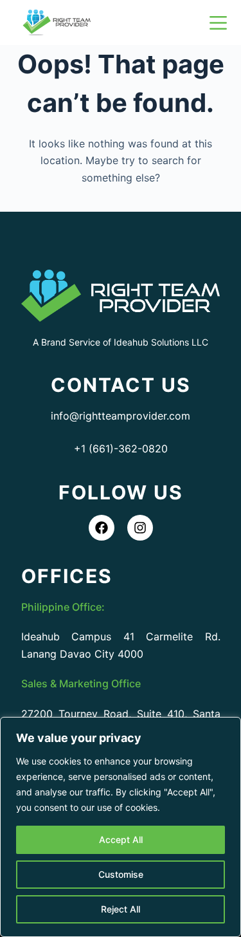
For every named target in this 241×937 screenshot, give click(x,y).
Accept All (121, 839)
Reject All (120, 909)
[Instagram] (140, 528)
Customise (120, 874)
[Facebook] (101, 528)
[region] (120, 827)
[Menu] (218, 23)
